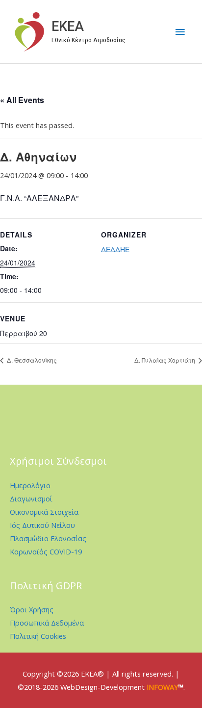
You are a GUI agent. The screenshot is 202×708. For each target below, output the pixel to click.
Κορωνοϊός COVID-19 (46, 551)
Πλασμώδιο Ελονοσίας (48, 538)
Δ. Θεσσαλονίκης (31, 360)
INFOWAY (162, 687)
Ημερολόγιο (30, 485)
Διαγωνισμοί (31, 498)
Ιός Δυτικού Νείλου (42, 525)
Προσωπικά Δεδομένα (47, 623)
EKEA (67, 26)
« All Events (22, 99)
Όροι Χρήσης (31, 609)
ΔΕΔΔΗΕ (115, 249)
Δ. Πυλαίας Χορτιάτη (165, 360)
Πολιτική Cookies (38, 636)
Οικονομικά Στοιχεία (44, 512)
